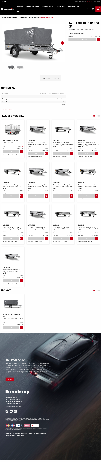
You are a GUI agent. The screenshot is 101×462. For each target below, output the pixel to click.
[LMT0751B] (38, 129)
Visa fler (29, 146)
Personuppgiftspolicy (40, 433)
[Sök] (87, 9)
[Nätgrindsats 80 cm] (12, 129)
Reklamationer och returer (20, 433)
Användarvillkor (10, 435)
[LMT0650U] (12, 256)
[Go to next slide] (62, 43)
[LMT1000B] (63, 172)
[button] (94, 116)
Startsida (4, 17)
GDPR (30, 433)
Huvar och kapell (23, 17)
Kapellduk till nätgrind (34, 17)
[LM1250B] (88, 172)
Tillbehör (56, 78)
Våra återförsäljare (73, 6)
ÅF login (76, 1)
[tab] (12, 67)
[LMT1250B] (88, 129)
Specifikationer (46, 78)
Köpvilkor (8, 433)
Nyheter (19, 12)
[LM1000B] (88, 214)
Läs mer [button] (9, 379)
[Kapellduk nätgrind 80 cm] (12, 304)
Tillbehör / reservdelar (12, 17)
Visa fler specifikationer (6, 109)
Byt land (4, 1)
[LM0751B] (12, 214)
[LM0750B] (63, 129)
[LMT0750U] (38, 172)
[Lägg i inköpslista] (98, 39)
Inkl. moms (89, 1)
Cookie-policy (20, 435)
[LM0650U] (63, 214)
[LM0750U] (12, 172)
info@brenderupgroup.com (13, 406)
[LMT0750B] (38, 214)
